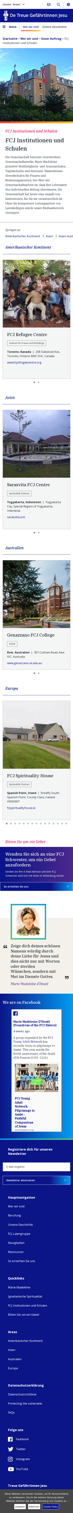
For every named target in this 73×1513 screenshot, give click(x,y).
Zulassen (20, 1506)
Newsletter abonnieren (20, 1180)
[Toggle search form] (58, 4)
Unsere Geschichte (54, 26)
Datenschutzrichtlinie (22, 1394)
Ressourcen (16, 1252)
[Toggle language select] (68, 4)
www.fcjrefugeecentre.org (24, 362)
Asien (49, 236)
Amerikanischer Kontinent (22, 236)
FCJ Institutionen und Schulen (27, 1305)
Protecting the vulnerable (25, 1403)
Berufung (14, 1215)
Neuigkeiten (16, 1243)
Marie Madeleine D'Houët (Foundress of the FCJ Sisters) (35, 1023)
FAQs (11, 1413)
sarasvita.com (16, 517)
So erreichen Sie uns (16, 886)
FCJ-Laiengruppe (19, 1234)
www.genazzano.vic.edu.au (24, 663)
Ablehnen (34, 1506)
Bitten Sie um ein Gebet (23, 1315)
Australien (15, 1359)
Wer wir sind (31, 26)
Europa (13, 1368)
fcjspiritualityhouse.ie (21, 808)
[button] (34, 382)
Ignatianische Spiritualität (25, 1296)
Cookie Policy (50, 1506)
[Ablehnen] (68, 1501)
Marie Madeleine (19, 1287)
